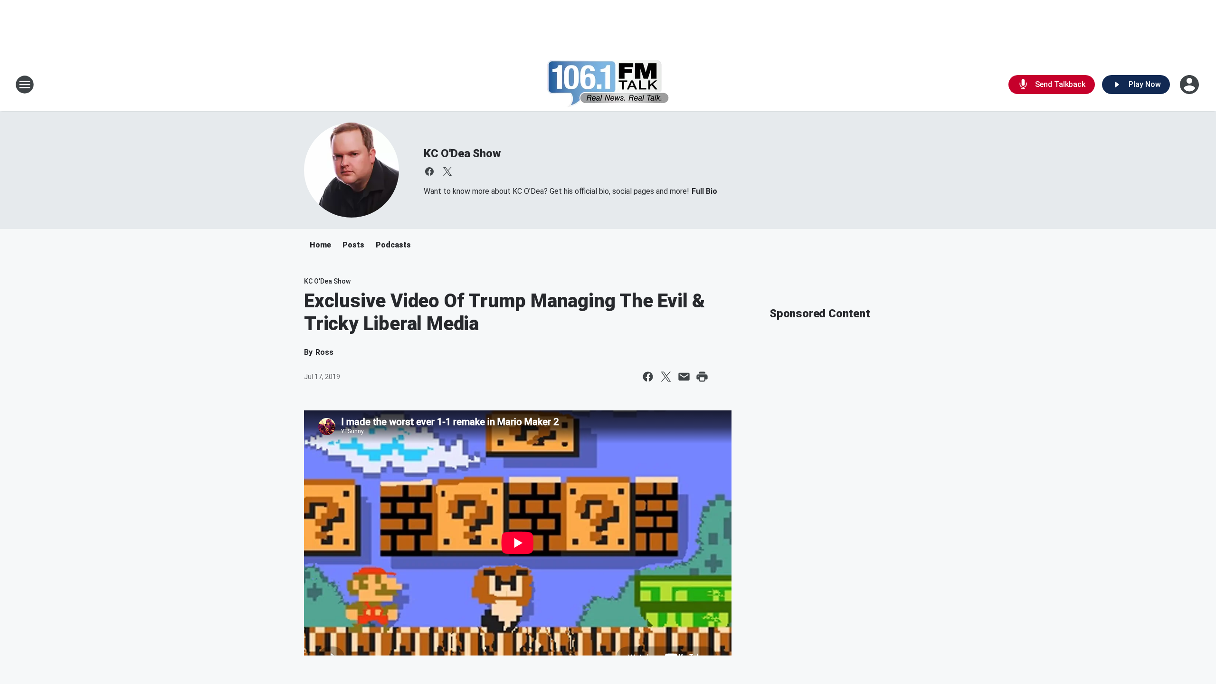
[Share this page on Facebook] (648, 376)
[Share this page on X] (666, 376)
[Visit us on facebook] (429, 171)
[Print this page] (702, 376)
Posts (353, 244)
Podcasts (393, 244)
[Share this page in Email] (684, 376)
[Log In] (1190, 84)
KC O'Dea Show (462, 153)
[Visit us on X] (447, 171)
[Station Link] (608, 84)
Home (320, 244)
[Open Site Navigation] (24, 84)
